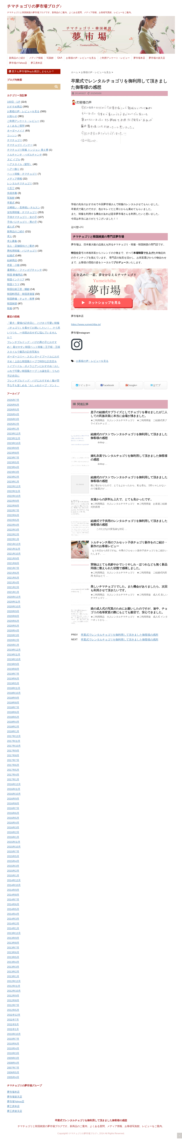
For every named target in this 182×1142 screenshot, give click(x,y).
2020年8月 (13, 616)
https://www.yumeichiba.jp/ (86, 324)
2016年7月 (13, 808)
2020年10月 (14, 606)
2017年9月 (13, 750)
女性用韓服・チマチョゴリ (22, 212)
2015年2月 (13, 870)
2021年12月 (14, 544)
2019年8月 (13, 669)
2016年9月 (13, 798)
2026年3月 (13, 419)
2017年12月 (14, 736)
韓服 (9, 308)
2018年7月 (13, 707)
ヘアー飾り (13, 169)
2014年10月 (14, 885)
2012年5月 (13, 1010)
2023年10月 (14, 443)
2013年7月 (13, 947)
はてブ (156, 385)
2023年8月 (13, 452)
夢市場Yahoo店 (15, 1101)
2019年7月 (13, 673)
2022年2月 (13, 534)
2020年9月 (13, 611)
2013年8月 (13, 942)
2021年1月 (13, 592)
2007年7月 (13, 1067)
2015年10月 (14, 846)
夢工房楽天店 (14, 1111)
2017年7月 (13, 760)
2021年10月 (14, 553)
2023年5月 (13, 462)
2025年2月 (13, 424)
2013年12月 (14, 933)
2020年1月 (13, 644)
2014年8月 (13, 894)
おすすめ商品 (14, 106)
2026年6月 (13, 404)
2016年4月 (13, 822)
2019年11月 (13, 654)
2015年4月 (13, 861)
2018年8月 (13, 702)
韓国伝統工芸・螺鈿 (18, 289)
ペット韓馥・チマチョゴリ (22, 173)
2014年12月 (14, 880)
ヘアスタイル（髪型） (19, 164)
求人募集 (12, 241)
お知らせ (12, 116)
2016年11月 (13, 789)
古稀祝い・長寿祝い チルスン (23, 207)
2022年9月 (13, 500)
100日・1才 (13, 101)
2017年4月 (13, 774)
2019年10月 (14, 659)
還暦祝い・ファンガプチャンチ (24, 269)
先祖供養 (12, 193)
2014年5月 (13, 909)
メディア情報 (36, 58)
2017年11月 (13, 741)
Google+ (132, 385)
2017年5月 (13, 769)
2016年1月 (13, 837)
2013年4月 (13, 962)
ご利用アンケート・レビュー (115, 58)
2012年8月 (13, 1000)
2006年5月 (13, 1072)
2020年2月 (13, 640)
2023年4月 (13, 467)
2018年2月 (13, 726)
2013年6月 (13, 952)
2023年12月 (14, 433)
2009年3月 (13, 1058)
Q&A (59, 57)
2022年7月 (13, 510)
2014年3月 (13, 918)
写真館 (50, 58)
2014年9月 (13, 889)
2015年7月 (13, 851)
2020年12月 (14, 596)
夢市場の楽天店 (157, 58)
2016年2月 (13, 832)
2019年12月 (14, 649)
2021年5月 (13, 577)
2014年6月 (13, 904)
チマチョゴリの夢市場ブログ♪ (34, 6)
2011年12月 (13, 1014)
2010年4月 (13, 1048)
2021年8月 (13, 563)
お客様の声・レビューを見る (81, 58)
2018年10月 (14, 693)
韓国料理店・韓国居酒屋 (20, 293)
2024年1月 (13, 428)
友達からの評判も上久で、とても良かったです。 (122, 499)
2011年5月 (13, 1024)
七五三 (11, 188)
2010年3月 (13, 1053)
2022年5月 (13, 520)
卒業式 (11, 202)
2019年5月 (13, 683)
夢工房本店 (36, 63)
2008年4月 (13, 1062)
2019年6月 (13, 678)
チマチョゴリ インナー (20, 145)
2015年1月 (13, 875)
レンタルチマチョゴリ (19, 183)
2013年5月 (13, 957)
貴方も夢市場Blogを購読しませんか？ (32, 71)
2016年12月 (14, 784)
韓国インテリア (16, 279)
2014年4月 (13, 913)
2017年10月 (14, 745)
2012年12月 (14, 981)
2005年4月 (13, 1077)
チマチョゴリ (14, 140)
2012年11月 (13, 986)
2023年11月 (13, 438)
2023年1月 (13, 481)
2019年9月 (13, 664)
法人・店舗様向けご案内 (20, 245)
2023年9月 (13, 448)
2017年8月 (13, 755)
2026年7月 (13, 400)
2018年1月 (13, 731)
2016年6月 (13, 813)
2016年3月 (13, 827)
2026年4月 (13, 414)
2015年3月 (13, 865)
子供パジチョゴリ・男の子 (22, 221)
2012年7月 (13, 1005)
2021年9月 (13, 558)
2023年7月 (13, 457)
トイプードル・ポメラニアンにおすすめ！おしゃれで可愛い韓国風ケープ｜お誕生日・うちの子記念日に (33, 371)
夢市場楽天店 (14, 1096)
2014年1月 (13, 928)
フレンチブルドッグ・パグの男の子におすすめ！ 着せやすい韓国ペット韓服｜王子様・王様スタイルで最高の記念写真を (33, 347)
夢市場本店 (139, 58)
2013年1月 (13, 976)
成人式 (11, 226)
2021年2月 (13, 587)
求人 (9, 236)
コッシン (12, 135)
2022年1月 (13, 539)
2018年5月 (13, 717)
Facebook (108, 385)
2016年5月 (13, 817)
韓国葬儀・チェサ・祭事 (20, 298)
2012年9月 (13, 995)
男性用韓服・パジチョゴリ (22, 250)
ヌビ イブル (13, 159)
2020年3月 (13, 635)
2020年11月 (13, 601)
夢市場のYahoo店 (18, 63)
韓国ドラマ (13, 284)
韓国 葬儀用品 (15, 274)
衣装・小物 (13, 265)
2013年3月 (13, 966)
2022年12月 (14, 486)
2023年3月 (13, 472)
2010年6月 (13, 1043)
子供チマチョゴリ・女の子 (22, 217)
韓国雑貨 (12, 303)
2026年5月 (13, 409)
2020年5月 (13, 625)
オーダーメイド (16, 130)
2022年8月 (13, 505)
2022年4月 (13, 524)
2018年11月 (13, 688)
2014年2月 (13, 923)
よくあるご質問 (16, 125)
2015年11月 (13, 841)
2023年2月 (13, 476)
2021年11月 (13, 548)
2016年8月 (13, 803)
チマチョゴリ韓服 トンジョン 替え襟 (27, 149)
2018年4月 (13, 721)
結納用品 (12, 260)
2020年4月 (13, 630)
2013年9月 (13, 938)
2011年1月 (13, 1029)
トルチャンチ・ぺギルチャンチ (24, 154)
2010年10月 (14, 1034)
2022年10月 (14, 496)
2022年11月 (13, 491)
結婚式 (11, 255)
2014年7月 (13, 899)
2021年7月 (13, 568)
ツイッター (84, 385)
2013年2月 (13, 971)
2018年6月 (13, 712)
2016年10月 (14, 793)
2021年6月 (13, 572)
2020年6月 (13, 620)
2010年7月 (13, 1038)
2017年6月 (13, 765)
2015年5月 (13, 856)
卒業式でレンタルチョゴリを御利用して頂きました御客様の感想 (119, 634)
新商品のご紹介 (17, 58)
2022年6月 (13, 515)
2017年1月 (13, 779)
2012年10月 (14, 990)
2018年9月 (13, 697)
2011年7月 (13, 1019)
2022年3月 (13, 529)
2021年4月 (13, 582)
